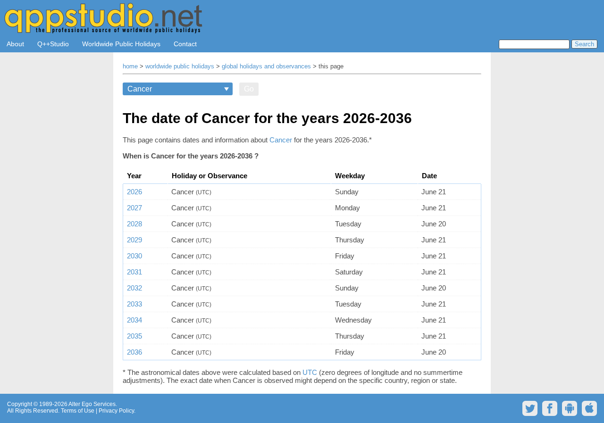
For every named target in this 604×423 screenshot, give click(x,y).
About (15, 44)
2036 (134, 352)
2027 (134, 208)
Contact (185, 44)
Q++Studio (53, 44)
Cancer (281, 140)
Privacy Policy (116, 410)
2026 (134, 192)
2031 (134, 272)
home (130, 66)
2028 (134, 224)
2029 (134, 240)
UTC (309, 372)
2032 (134, 288)
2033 (134, 304)
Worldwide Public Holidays (121, 44)
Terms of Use (77, 410)
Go (249, 89)
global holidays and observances (266, 66)
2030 (134, 256)
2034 (134, 320)
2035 (134, 336)
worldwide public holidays (179, 66)
